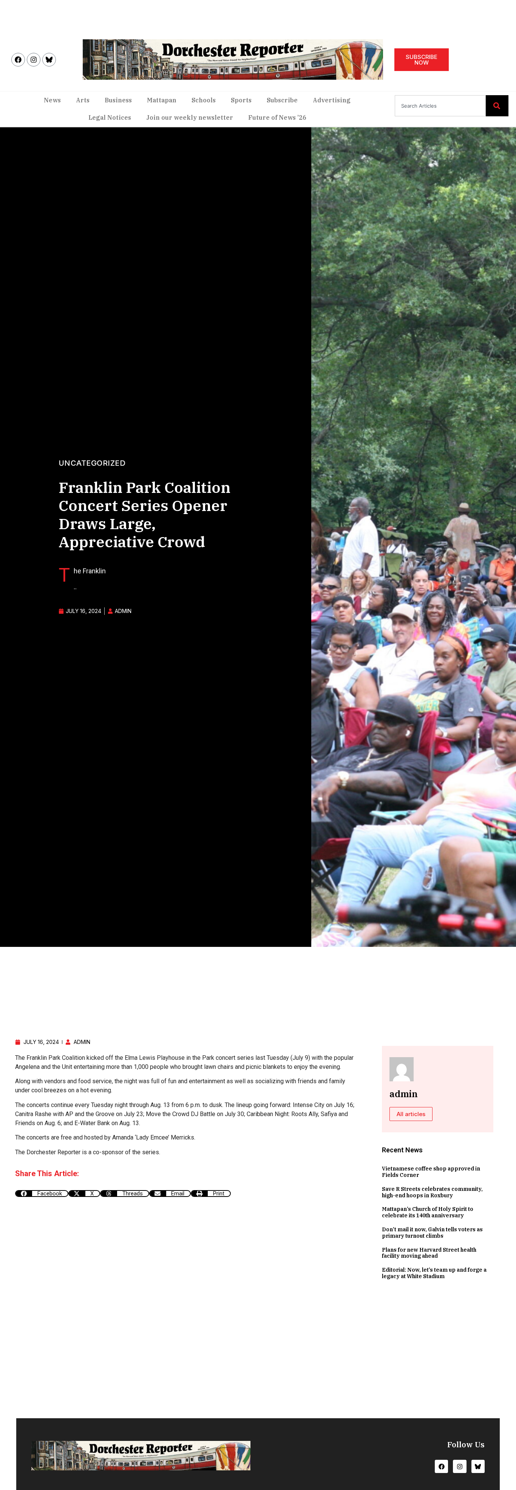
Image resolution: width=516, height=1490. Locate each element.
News (52, 100)
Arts (83, 100)
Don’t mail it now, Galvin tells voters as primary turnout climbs (432, 1232)
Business (118, 100)
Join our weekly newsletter (189, 117)
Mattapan (161, 100)
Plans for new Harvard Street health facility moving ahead (429, 1253)
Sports (241, 100)
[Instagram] (33, 59)
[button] (41, 1193)
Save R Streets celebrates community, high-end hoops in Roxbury (432, 1192)
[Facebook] (18, 59)
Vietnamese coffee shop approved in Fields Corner (431, 1171)
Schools (204, 100)
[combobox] (440, 105)
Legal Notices (109, 117)
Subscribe (282, 100)
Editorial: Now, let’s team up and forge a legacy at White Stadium (434, 1273)
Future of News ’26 (277, 117)
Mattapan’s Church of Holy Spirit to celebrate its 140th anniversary (427, 1212)
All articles (411, 1114)
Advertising (332, 100)
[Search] (497, 105)
